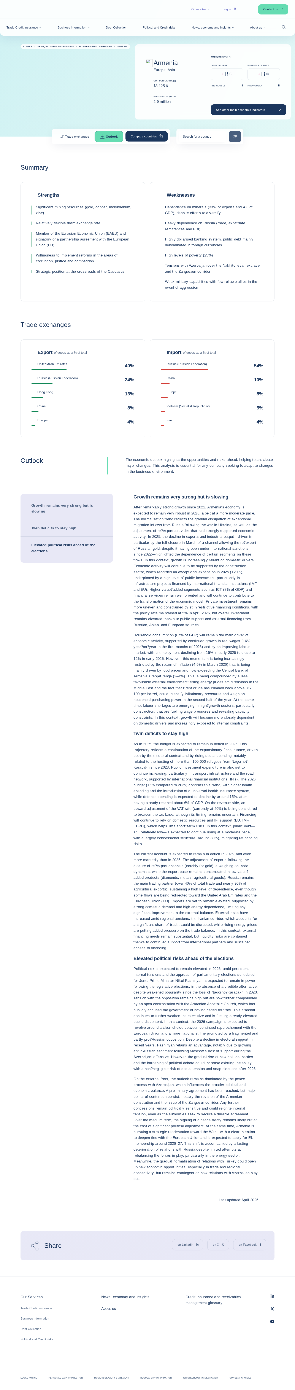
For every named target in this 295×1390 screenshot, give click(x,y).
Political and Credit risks (37, 1339)
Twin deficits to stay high (53, 528)
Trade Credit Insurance (36, 1308)
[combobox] (202, 138)
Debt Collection (31, 1329)
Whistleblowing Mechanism (200, 1378)
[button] (23, 27)
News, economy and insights (125, 1297)
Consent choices (240, 1378)
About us (108, 1309)
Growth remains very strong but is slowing (62, 508)
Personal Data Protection (66, 1378)
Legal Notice (29, 1378)
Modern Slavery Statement (111, 1378)
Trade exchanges (77, 136)
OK (236, 136)
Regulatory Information (156, 1378)
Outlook (112, 136)
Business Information (35, 1318)
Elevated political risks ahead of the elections (63, 548)
